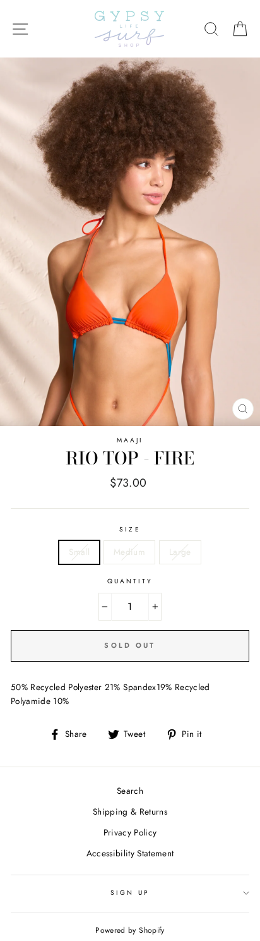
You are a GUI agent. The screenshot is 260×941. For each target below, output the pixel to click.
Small (79, 551)
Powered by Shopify (129, 930)
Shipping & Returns (130, 811)
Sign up (129, 892)
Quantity (130, 581)
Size (129, 529)
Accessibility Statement (130, 853)
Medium (129, 551)
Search (130, 790)
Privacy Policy (130, 832)
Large (180, 551)
